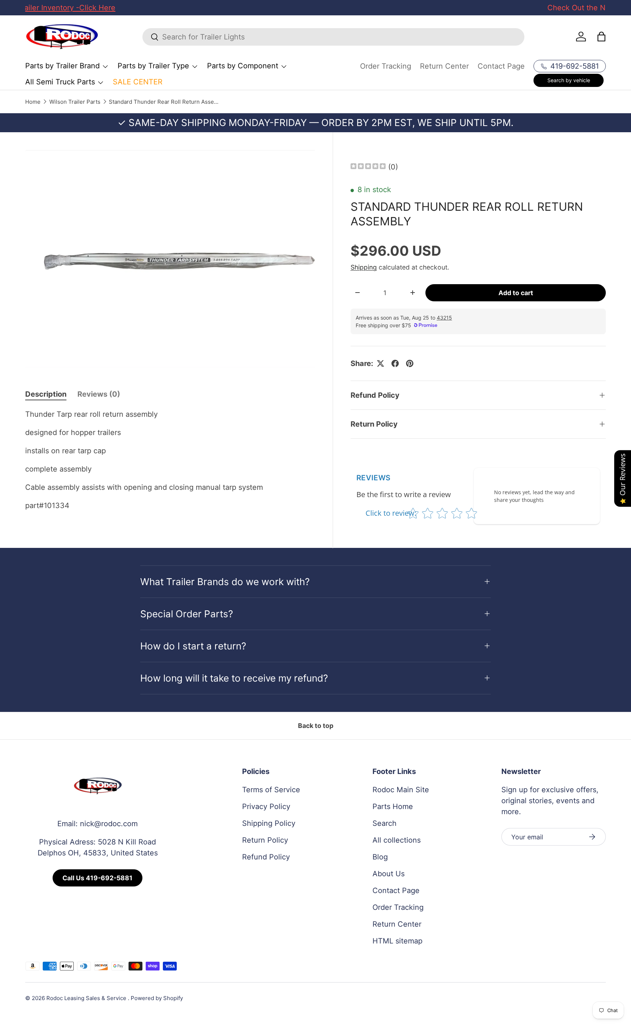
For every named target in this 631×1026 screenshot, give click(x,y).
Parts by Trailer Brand (62, 65)
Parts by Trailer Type (153, 65)
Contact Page (501, 66)
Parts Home (392, 806)
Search (384, 823)
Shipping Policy (268, 823)
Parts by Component (242, 65)
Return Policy (265, 840)
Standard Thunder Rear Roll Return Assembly (163, 101)
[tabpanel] (170, 460)
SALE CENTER (137, 81)
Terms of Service (271, 789)
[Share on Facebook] (395, 363)
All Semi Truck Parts (60, 81)
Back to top (315, 725)
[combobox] (333, 37)
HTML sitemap (397, 941)
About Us (388, 873)
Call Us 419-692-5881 (97, 878)
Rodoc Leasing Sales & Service (87, 998)
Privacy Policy (266, 806)
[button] (601, 36)
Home (33, 101)
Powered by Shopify (157, 998)
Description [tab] (45, 394)
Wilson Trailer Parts (74, 101)
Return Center (444, 66)
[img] (368, 167)
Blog (380, 857)
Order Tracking (385, 66)
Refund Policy (266, 857)
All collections (396, 840)
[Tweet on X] (380, 363)
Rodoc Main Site (400, 789)
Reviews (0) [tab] (98, 394)
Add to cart (515, 293)
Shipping (364, 267)
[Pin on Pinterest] (409, 363)
